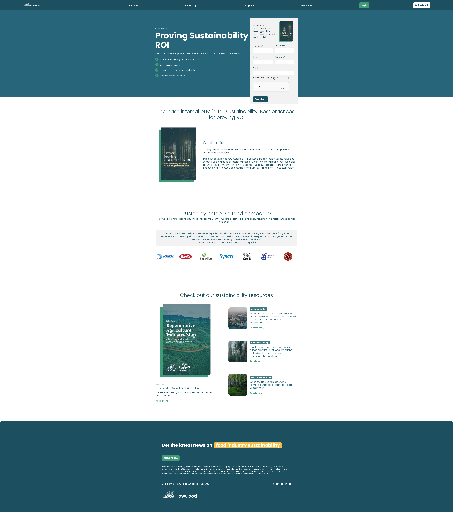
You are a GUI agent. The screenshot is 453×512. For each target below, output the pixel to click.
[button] (134, 5)
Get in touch (422, 5)
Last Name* (280, 46)
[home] (32, 5)
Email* (256, 68)
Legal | (196, 483)
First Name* (258, 46)
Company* (280, 57)
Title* (255, 57)
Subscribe (170, 458)
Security (205, 483)
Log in (364, 5)
